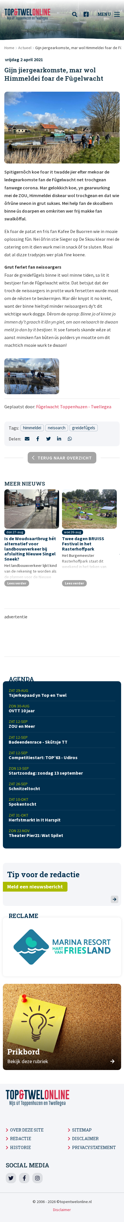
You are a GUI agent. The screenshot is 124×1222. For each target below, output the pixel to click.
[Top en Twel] (27, 14)
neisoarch (56, 427)
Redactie (20, 1138)
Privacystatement (94, 1147)
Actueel (24, 47)
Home (9, 47)
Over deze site (27, 1130)
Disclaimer (85, 1138)
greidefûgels (83, 427)
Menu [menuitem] (104, 14)
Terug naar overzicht (64, 458)
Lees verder (16, 583)
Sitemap (82, 1130)
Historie (20, 1147)
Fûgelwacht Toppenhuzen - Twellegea (73, 406)
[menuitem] (76, 14)
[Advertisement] (63, 638)
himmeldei (32, 427)
